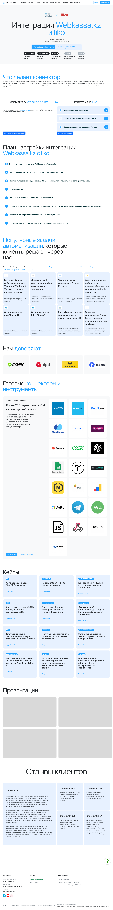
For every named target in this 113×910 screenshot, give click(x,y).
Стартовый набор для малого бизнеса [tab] (16, 267)
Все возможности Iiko (65, 133)
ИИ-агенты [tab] (35, 267)
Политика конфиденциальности (46, 905)
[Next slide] (108, 779)
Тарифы (65, 3)
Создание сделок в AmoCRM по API (14, 313)
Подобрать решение (26, 554)
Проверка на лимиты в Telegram (68, 882)
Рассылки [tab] (104, 267)
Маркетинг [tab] (43, 267)
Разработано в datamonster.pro (83, 905)
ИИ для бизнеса (55, 3)
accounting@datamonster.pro (13, 886)
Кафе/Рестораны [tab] (83, 267)
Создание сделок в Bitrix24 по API (41, 313)
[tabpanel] (56, 304)
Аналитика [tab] (60, 267)
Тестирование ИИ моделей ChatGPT (69, 885)
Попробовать (11, 554)
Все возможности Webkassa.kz (14, 133)
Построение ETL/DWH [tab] (18, 270)
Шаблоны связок (63, 880)
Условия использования (28, 905)
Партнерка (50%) (75, 3)
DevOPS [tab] (30, 270)
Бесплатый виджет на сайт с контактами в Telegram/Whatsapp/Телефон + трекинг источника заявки (15, 286)
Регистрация (105, 3)
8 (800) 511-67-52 (8, 881)
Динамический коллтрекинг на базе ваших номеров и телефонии (42, 284)
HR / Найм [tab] (6, 270)
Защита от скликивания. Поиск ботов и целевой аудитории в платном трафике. (96, 318)
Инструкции (34, 882)
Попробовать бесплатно (44, 47)
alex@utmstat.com (9, 891)
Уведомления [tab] (94, 267)
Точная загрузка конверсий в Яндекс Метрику (68, 283)
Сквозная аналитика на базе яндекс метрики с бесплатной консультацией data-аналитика (97, 286)
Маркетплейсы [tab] (70, 267)
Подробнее (9, 591)
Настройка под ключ (27, 3)
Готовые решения (42, 3)
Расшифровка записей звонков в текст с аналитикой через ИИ (70, 315)
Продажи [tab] (52, 267)
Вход (96, 3)
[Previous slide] (104, 779)
